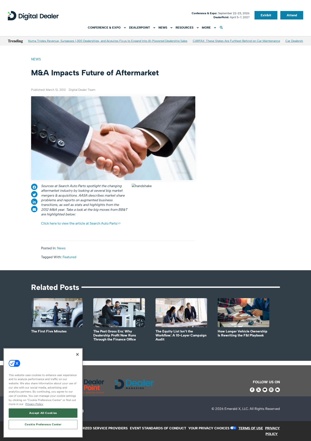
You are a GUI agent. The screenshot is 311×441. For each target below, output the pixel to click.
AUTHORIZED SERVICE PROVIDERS (99, 428)
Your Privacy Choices (209, 428)
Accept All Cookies (43, 413)
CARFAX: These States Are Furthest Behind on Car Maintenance (236, 41)
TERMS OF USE (250, 428)
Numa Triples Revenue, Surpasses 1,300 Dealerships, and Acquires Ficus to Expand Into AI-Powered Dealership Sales (107, 41)
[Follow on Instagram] (271, 389)
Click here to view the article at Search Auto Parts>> (81, 223)
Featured (69, 257)
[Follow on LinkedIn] (277, 389)
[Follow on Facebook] (252, 389)
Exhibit (266, 15)
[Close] (77, 354)
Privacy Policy (34, 404)
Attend (292, 15)
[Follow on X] (258, 389)
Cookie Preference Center (43, 424)
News (36, 59)
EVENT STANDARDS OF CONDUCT (158, 428)
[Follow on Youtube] (265, 389)
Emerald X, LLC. (236, 409)
